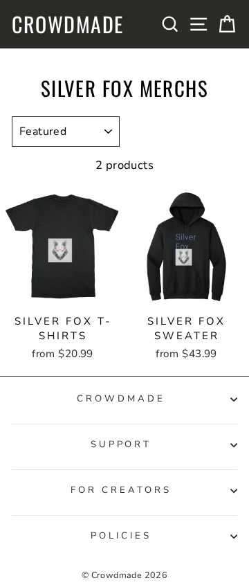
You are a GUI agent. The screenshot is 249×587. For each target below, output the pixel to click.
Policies (121, 536)
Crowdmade (68, 24)
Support (121, 444)
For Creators (121, 490)
